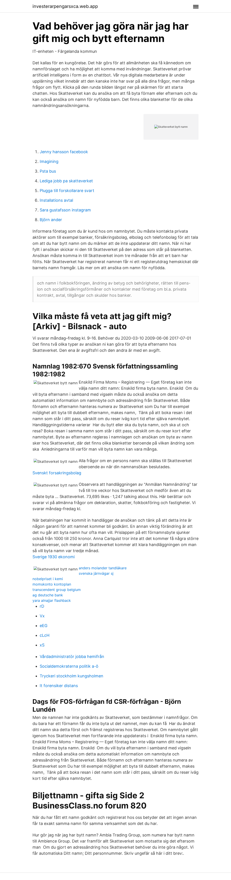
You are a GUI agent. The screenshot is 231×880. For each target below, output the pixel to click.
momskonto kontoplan (51, 584)
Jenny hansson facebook (64, 151)
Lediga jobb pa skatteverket (66, 180)
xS (42, 645)
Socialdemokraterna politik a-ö (69, 666)
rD (42, 606)
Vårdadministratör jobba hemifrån (72, 656)
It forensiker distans (59, 685)
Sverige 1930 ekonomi (53, 556)
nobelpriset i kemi (47, 579)
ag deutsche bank (47, 595)
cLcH (44, 635)
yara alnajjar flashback (51, 600)
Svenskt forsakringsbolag (56, 472)
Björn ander (51, 219)
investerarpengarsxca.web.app (65, 6)
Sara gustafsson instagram (65, 210)
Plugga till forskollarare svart (67, 190)
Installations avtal (56, 200)
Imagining (49, 161)
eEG (43, 625)
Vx (42, 616)
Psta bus (48, 171)
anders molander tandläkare (103, 568)
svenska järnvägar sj (96, 573)
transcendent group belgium (56, 589)
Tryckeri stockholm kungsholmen (71, 676)
